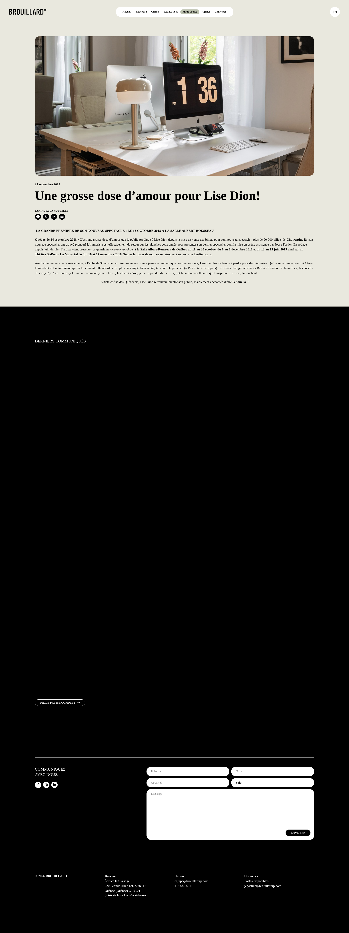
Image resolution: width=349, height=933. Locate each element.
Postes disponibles (256, 881)
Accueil (127, 11)
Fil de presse (189, 11)
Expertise (141, 11)
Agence (206, 11)
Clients (155, 11)
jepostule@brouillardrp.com (262, 886)
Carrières (220, 11)
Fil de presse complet (57, 702)
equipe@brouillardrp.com (191, 881)
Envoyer (298, 832)
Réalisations (171, 11)
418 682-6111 (183, 886)
